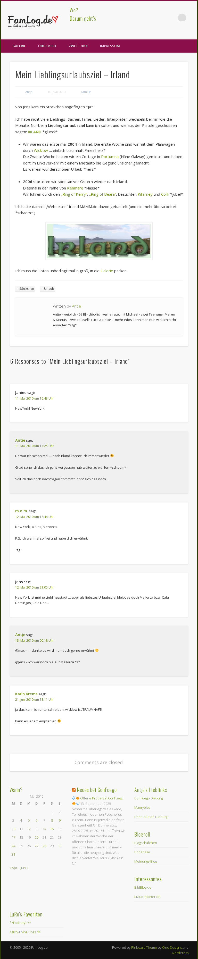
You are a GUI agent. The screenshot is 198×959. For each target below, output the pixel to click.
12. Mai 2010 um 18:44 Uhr (34, 517)
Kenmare (75, 188)
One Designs (172, 947)
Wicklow (41, 150)
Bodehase (142, 852)
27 (36, 846)
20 (36, 837)
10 (13, 828)
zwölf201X (78, 46)
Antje (28, 92)
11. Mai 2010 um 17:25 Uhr (34, 446)
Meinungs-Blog (145, 861)
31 (13, 854)
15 (52, 828)
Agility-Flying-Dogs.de (25, 932)
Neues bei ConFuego (97, 789)
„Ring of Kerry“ (74, 194)
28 (44, 846)
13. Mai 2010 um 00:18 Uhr (34, 640)
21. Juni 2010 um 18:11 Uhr (34, 699)
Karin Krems (26, 693)
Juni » (24, 867)
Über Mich (47, 46)
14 (44, 828)
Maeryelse (142, 807)
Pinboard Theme (144, 947)
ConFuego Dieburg (148, 798)
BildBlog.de (142, 887)
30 (59, 846)
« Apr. (14, 867)
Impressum (110, 46)
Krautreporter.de (147, 896)
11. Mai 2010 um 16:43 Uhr (34, 398)
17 (13, 837)
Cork (165, 194)
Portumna (110, 156)
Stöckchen (26, 288)
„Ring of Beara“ (102, 194)
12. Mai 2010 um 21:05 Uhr (34, 587)
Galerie (19, 46)
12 (29, 828)
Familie (86, 92)
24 (13, 846)
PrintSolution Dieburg (150, 816)
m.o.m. (21, 510)
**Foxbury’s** (20, 922)
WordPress (179, 952)
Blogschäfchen (145, 842)
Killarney (145, 194)
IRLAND (35, 131)
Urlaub (49, 288)
